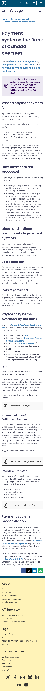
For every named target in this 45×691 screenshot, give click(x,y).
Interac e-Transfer (27, 343)
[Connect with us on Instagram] (22, 679)
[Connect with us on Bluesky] (30, 679)
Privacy (5, 637)
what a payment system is (23, 61)
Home (4, 19)
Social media (7, 667)
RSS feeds (6, 663)
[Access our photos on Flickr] (19, 686)
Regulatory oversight (20, 19)
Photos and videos (10, 595)
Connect (7, 618)
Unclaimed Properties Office (14, 621)
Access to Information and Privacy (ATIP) (19, 641)
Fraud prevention (9, 602)
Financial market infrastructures (20, 21)
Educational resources (11, 599)
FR (34, 3)
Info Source (7, 644)
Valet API (5, 670)
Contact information (10, 657)
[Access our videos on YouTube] (26, 686)
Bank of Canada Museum (12, 615)
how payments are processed (18, 64)
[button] (23, 570)
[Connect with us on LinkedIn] (37, 679)
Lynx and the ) (23, 87)
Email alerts (7, 660)
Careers (5, 589)
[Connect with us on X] (8, 679)
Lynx (26, 335)
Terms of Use (7, 634)
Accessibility (7, 592)
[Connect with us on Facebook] (15, 679)
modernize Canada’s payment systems (22, 542)
